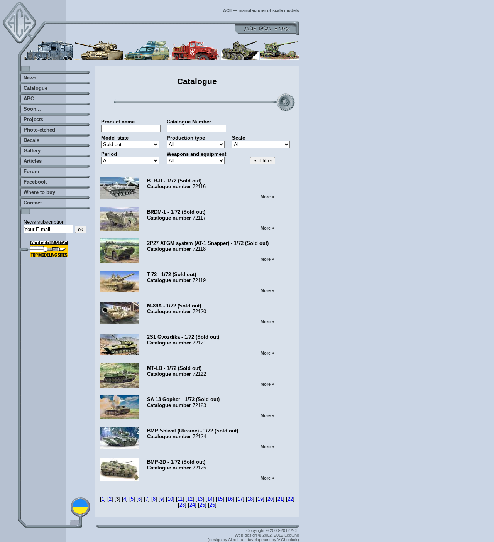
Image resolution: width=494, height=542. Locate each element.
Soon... (32, 109)
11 (180, 499)
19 (260, 499)
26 (212, 505)
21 (280, 499)
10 (170, 499)
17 (240, 499)
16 (230, 499)
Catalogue (35, 88)
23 (182, 505)
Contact (33, 203)
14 (210, 499)
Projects (33, 119)
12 (190, 499)
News (30, 78)
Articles (33, 161)
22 (290, 499)
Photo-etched (39, 130)
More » (267, 196)
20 (270, 499)
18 (250, 499)
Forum (31, 171)
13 (200, 499)
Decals (31, 140)
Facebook (35, 182)
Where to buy (39, 192)
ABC (29, 98)
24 (192, 505)
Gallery (32, 151)
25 (202, 505)
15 (220, 499)
